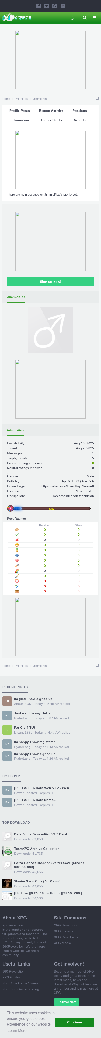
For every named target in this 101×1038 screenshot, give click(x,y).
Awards (80, 120)
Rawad (19, 793)
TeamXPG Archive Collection (37, 848)
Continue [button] (74, 1022)
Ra (7, 790)
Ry (7, 715)
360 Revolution (13, 971)
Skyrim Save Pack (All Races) (37, 881)
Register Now (67, 1002)
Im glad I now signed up (33, 699)
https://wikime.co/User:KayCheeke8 (67, 486)
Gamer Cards (51, 120)
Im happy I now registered (35, 742)
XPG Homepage (66, 925)
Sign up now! (50, 281)
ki (7, 729)
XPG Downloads (66, 937)
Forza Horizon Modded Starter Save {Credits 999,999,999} (49, 865)
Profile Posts (19, 110)
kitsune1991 (23, 732)
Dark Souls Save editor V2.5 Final (40, 834)
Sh (7, 701)
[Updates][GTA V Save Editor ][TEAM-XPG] (48, 893)
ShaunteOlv (22, 704)
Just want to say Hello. (32, 713)
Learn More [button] (17, 1031)
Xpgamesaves (12, 925)
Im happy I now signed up (35, 754)
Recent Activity (51, 110)
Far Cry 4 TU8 (25, 727)
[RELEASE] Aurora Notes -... (36, 800)
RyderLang (22, 718)
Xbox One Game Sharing (21, 983)
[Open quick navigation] (97, 98)
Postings (80, 110)
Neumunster (85, 491)
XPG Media (62, 943)
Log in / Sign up (72, 17)
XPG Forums (63, 931)
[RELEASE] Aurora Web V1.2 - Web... (43, 788)
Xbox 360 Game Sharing (20, 989)
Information (20, 120)
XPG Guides (11, 977)
